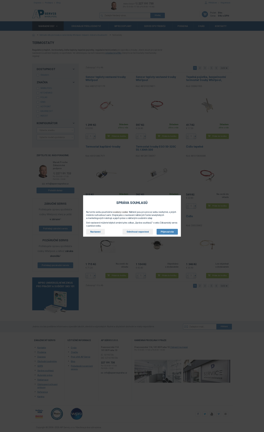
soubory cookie (120, 212)
